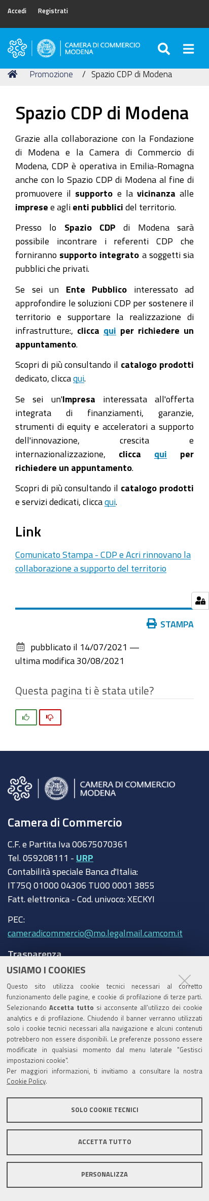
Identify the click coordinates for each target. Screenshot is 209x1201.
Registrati (53, 11)
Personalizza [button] (104, 1174)
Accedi (17, 11)
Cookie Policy (26, 1081)
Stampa (177, 623)
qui (109, 330)
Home (14, 74)
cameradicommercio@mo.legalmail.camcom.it (95, 932)
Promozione (51, 74)
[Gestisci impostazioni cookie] (200, 601)
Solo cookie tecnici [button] (104, 1110)
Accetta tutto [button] (104, 1142)
